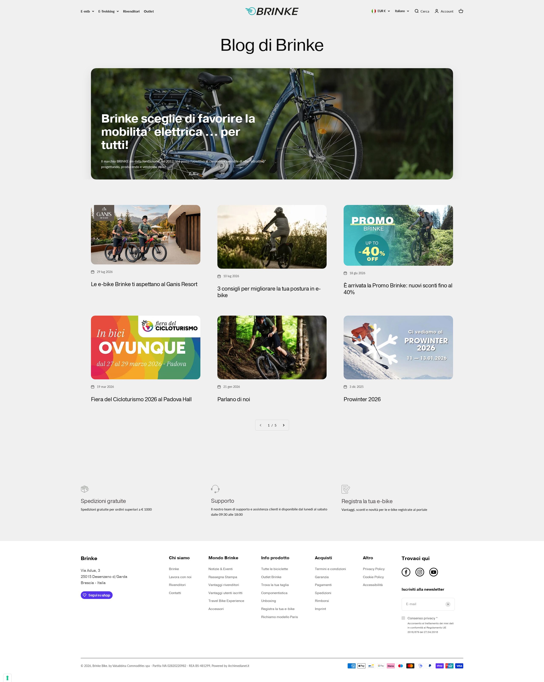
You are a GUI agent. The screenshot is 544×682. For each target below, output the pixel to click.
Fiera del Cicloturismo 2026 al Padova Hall (141, 399)
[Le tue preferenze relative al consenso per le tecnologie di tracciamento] (7, 678)
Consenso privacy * (431, 625)
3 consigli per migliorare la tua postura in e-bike (269, 292)
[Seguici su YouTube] (433, 572)
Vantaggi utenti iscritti (225, 593)
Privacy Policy (374, 569)
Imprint (320, 609)
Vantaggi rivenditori (223, 585)
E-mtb (85, 11)
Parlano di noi (233, 399)
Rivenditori (131, 11)
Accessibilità (373, 585)
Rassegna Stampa (222, 577)
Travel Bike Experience (226, 601)
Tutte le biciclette (274, 569)
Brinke (174, 569)
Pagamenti (323, 585)
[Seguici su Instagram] (420, 572)
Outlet (149, 11)
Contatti (175, 593)
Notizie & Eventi (220, 569)
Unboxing (268, 601)
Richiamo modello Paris (279, 617)
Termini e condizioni (330, 569)
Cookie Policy (373, 577)
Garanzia (322, 577)
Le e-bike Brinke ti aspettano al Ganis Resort (144, 284)
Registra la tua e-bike (278, 609)
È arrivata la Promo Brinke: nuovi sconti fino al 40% (398, 289)
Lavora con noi (180, 577)
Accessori (216, 609)
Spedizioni (323, 593)
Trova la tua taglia (275, 585)
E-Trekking (106, 11)
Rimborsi (322, 601)
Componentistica (274, 593)
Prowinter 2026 (362, 399)
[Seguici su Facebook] (406, 572)
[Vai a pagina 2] (283, 425)
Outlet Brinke (271, 577)
